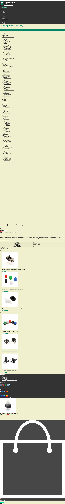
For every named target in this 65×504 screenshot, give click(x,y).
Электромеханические (7, 140)
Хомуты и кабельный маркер (9, 90)
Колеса (5, 101)
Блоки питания (6, 157)
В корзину (2, 231)
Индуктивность (6, 119)
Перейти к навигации (3, 0)
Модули (3, 104)
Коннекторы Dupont (7, 45)
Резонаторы (6, 126)
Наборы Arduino (5, 35)
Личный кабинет (5, 12)
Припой (7, 60)
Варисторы (8, 122)
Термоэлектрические (7, 113)
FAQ (3, 21)
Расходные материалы (7, 59)
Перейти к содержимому (12, 0)
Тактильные (6, 68)
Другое (7, 62)
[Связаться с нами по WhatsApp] (5, 385)
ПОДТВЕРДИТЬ (32, 419)
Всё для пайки (4, 55)
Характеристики (5, 234)
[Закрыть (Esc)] (0, 502)
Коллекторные (6, 71)
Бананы (5, 43)
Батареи (5, 156)
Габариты (3, 235)
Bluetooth (5, 105)
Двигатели (4, 70)
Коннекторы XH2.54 (7, 49)
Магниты (5, 85)
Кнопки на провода (7, 150)
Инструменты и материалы (6, 82)
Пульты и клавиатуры (7, 153)
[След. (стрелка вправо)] (1, 503)
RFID (5, 106)
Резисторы (6, 121)
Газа (5, 64)
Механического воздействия (8, 66)
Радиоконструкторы (5, 134)
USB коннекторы (7, 41)
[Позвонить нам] (10, 385)
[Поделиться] (1, 502)
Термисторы (8, 125)
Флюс (7, 61)
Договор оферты (5, 379)
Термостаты (6, 138)
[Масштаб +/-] (3, 502)
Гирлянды (5, 142)
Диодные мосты (6, 118)
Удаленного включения (8, 139)
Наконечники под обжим (8, 51)
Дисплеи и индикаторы (6, 75)
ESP (5, 33)
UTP (5, 92)
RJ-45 (5, 40)
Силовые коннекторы (7, 53)
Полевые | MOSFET (9, 132)
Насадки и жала (6, 56)
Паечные (5, 97)
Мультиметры (6, 77)
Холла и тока (6, 69)
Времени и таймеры (7, 136)
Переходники (6, 52)
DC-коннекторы (6, 38)
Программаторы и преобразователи (8, 115)
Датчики (3, 63)
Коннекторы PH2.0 (7, 48)
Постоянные (8, 123)
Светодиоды (6, 127)
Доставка (3, 13)
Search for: (2, 5)
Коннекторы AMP (7, 44)
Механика (4, 99)
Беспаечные (6, 98)
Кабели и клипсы (7, 143)
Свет (5, 112)
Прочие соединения (7, 54)
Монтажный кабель (7, 94)
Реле (3, 135)
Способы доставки (5, 377)
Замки (5, 100)
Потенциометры (8, 124)
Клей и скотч (6, 88)
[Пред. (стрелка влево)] (0, 503)
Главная (3, 11)
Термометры (6, 80)
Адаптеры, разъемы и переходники (8, 37)
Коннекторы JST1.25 (7, 46)
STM (5, 34)
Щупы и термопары (7, 78)
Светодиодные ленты (7, 144)
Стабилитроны (6, 129)
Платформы (6, 102)
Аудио (5, 42)
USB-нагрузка (6, 81)
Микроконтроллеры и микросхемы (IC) (8, 103)
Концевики (6, 151)
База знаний (4, 15)
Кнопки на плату (13, 232)
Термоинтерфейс (7, 87)
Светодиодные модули (8, 147)
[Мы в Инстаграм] (3, 385)
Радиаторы (6, 89)
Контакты (3, 16)
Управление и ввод (5, 148)
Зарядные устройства (7, 158)
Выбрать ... (6, 291)
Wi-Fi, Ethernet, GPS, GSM (8, 107)
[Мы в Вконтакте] (1, 385)
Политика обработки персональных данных (9, 380)
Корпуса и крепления (7, 84)
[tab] (33, 234)
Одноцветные (8, 145)
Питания (5, 95)
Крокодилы (6, 50)
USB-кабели (6, 91)
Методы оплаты (4, 378)
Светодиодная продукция (6, 141)
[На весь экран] (2, 502)
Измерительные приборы (6, 76)
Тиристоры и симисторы (8, 133)
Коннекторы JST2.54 (7, 47)
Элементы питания (5, 154)
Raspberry (3, 36)
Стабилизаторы (6, 128)
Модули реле (6, 137)
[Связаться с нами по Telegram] (8, 385)
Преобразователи (7, 160)
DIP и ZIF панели (7, 39)
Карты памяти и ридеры (6, 96)
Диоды (5, 117)
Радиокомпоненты (5, 116)
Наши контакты (4, 376)
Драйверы (5, 74)
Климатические (6, 65)
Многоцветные (8, 146)
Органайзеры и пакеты (8, 86)
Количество (2, 230)
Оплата (3, 20)
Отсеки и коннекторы (7, 159)
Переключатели (6, 152)
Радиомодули (6, 110)
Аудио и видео (6, 93)
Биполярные (8, 131)
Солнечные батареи (7, 161)
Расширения (6, 111)
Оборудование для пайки (8, 57)
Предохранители (7, 120)
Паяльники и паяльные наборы (9, 58)
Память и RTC (6, 109)
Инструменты (6, 83)
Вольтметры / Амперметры (8, 79)
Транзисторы (6, 130)
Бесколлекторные (7, 72)
